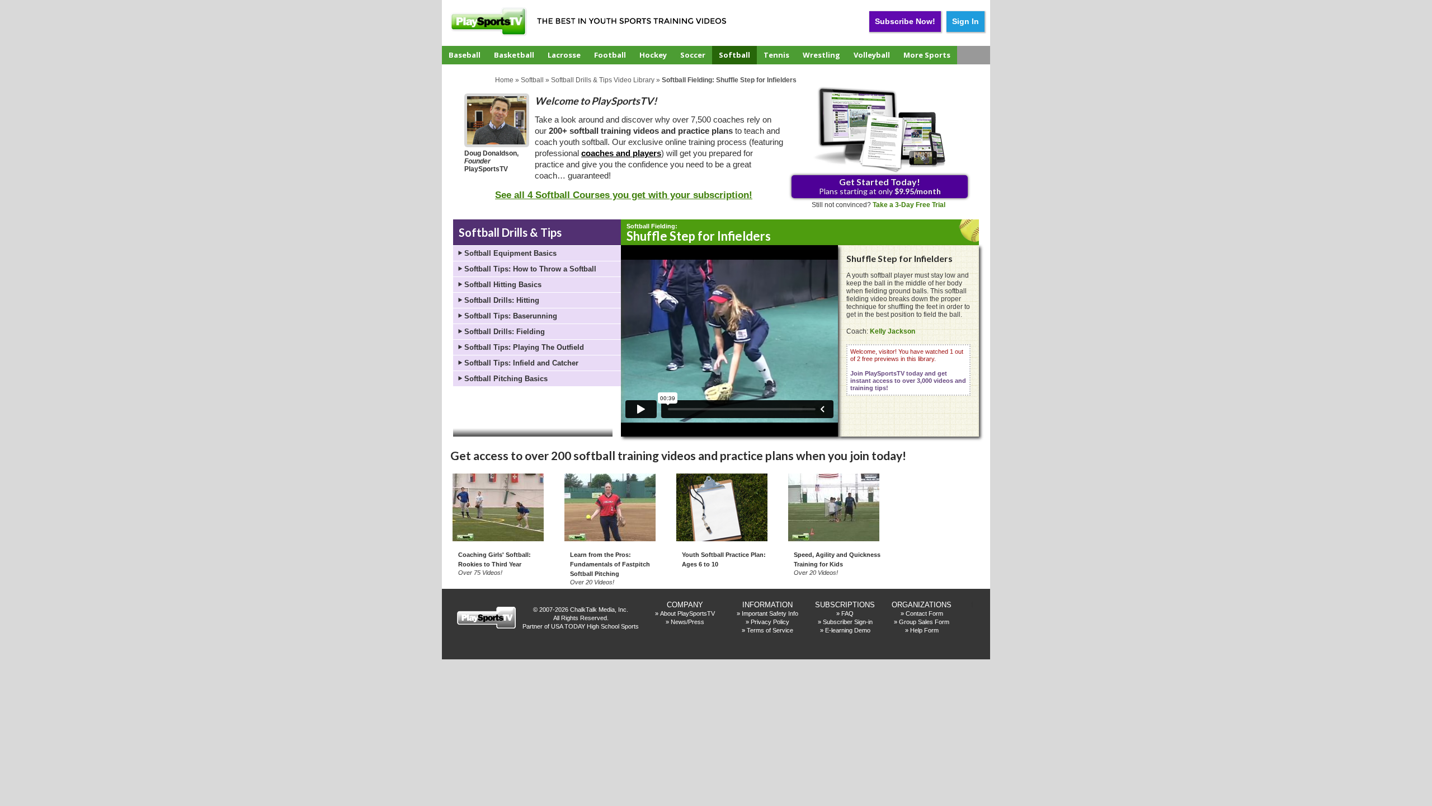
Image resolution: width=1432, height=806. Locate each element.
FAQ (847, 613)
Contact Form (924, 613)
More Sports (926, 55)
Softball (734, 55)
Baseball (465, 55)
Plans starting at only (880, 186)
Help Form (924, 630)
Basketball (514, 55)
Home (504, 80)
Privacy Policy (770, 621)
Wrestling (821, 55)
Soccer (692, 55)
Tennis (776, 55)
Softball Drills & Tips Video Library (602, 80)
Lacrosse (564, 55)
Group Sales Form (924, 621)
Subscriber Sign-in (848, 621)
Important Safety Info (770, 613)
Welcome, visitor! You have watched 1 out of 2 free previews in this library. (908, 369)
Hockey (653, 55)
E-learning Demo (847, 630)
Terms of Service (770, 630)
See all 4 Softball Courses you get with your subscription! (623, 195)
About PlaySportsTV (687, 613)
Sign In (965, 21)
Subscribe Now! (905, 21)
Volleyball (872, 55)
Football (610, 55)
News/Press (687, 621)
